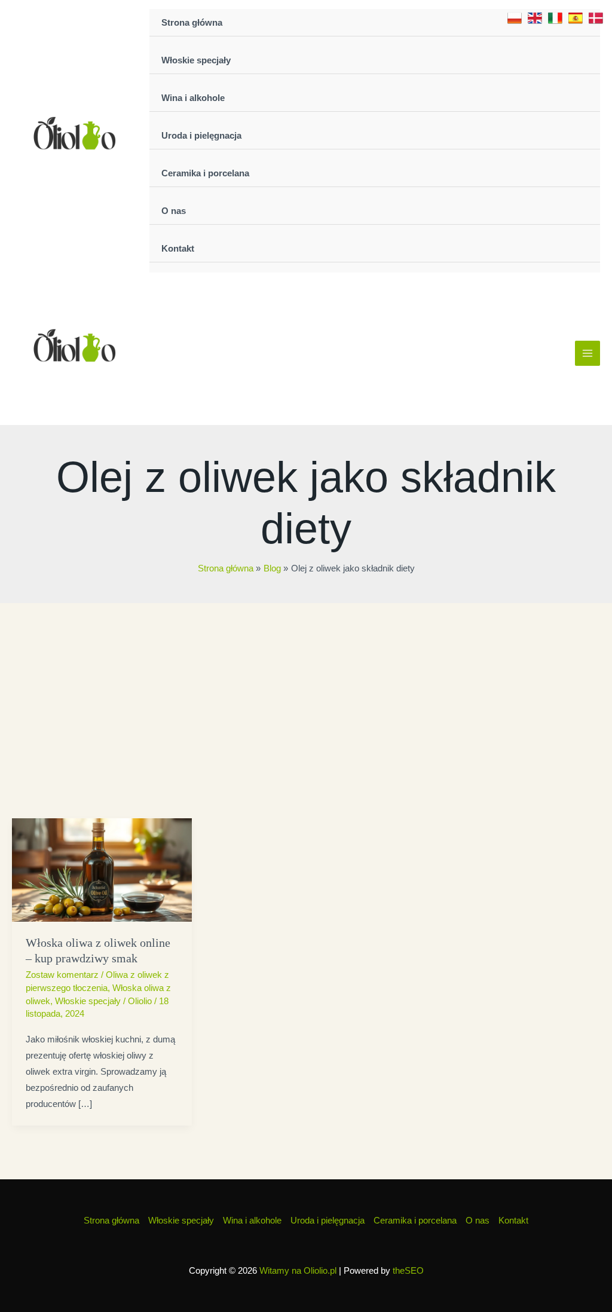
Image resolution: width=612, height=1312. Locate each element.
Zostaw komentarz (62, 975)
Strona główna (191, 22)
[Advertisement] (306, 692)
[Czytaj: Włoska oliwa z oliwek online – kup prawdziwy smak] (102, 869)
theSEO (408, 1270)
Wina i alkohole (193, 98)
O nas (173, 211)
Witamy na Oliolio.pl (297, 1270)
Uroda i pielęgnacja (201, 135)
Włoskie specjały (196, 60)
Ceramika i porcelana (205, 173)
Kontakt (177, 248)
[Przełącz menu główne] (588, 353)
